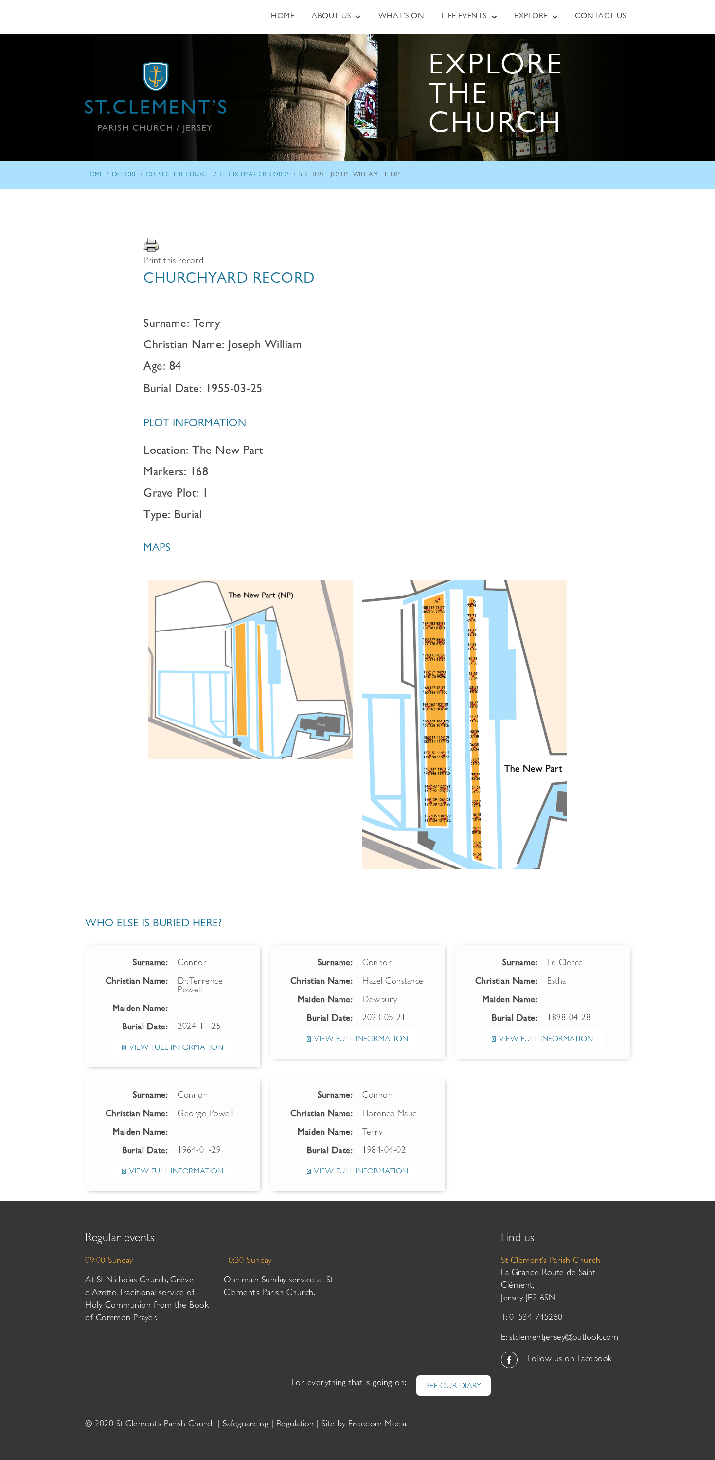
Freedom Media (377, 1425)
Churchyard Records (255, 175)
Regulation (295, 1425)
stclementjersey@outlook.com (564, 1338)
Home (94, 175)
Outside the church (178, 175)
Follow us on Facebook (569, 1359)
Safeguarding (245, 1425)
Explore (124, 175)
